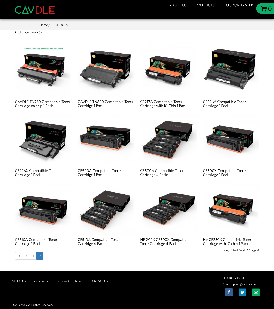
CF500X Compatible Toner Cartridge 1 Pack (224, 172)
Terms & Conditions (69, 281)
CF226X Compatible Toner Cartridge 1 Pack (36, 172)
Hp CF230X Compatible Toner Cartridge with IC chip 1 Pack (227, 241)
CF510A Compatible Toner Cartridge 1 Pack (36, 241)
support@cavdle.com (243, 284)
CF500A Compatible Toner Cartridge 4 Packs (161, 172)
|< (19, 256)
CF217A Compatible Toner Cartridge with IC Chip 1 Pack (163, 103)
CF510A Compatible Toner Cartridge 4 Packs (99, 241)
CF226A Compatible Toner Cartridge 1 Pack (224, 103)
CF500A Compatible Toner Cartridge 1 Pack (99, 172)
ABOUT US (178, 5)
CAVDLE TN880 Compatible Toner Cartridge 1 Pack (105, 103)
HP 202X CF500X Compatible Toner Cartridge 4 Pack (164, 241)
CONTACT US (99, 281)
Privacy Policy (39, 281)
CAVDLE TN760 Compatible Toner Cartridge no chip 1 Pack (42, 103)
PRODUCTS (206, 5)
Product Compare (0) (28, 32)
